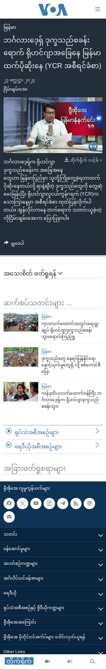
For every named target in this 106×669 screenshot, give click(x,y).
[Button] (14, 244)
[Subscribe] (9, 516)
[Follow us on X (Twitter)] (22, 503)
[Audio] (70, 661)
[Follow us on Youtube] (36, 503)
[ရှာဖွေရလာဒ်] (92, 661)
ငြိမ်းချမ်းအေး (16, 89)
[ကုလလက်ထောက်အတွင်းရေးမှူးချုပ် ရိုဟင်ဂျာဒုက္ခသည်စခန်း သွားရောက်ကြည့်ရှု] (21, 322)
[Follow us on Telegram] (62, 503)
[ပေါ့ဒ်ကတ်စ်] (89, 503)
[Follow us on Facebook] (9, 503)
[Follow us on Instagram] (49, 503)
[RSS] (76, 503)
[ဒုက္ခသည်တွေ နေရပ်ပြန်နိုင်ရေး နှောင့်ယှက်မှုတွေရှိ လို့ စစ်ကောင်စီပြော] (21, 357)
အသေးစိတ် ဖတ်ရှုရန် (31, 273)
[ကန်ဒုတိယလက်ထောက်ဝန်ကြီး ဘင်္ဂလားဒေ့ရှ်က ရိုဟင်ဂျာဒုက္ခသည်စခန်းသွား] (21, 391)
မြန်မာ (10, 27)
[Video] (47, 661)
